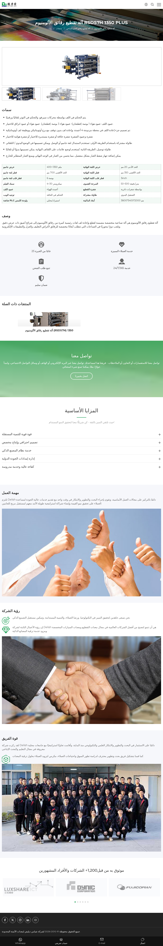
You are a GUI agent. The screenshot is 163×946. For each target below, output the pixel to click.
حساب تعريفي (61, 943)
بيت (50, 28)
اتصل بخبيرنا (81, 376)
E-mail (102, 943)
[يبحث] (152, 4)
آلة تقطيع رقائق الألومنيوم (104, 28)
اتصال (142, 943)
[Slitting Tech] (9, 4)
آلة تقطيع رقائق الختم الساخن (78, 28)
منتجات (59, 28)
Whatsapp (20, 943)
